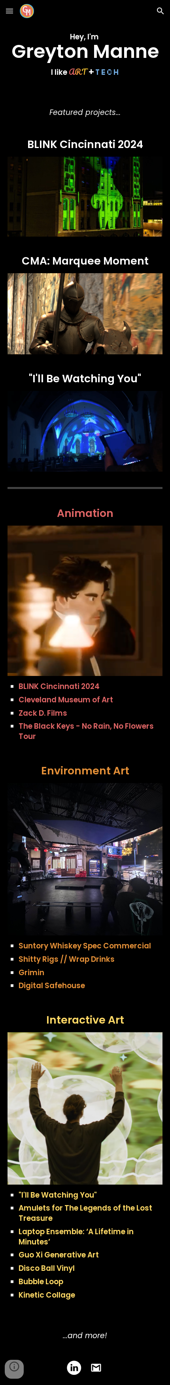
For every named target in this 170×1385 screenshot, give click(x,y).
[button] (9, 11)
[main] (85, 54)
